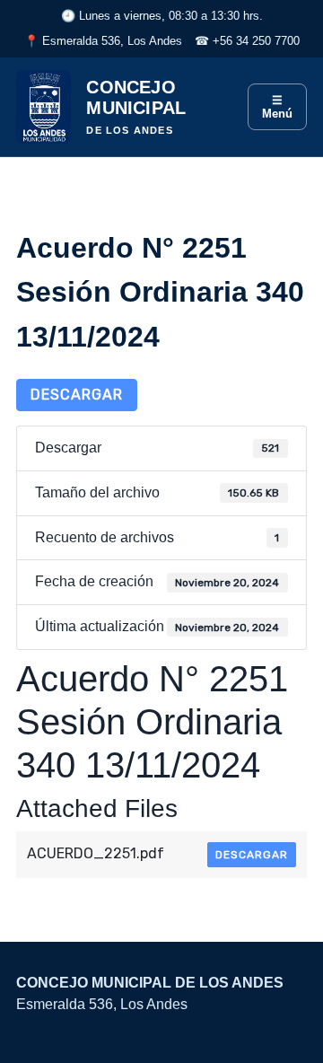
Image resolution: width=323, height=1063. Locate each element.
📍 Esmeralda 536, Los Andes (103, 41)
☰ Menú (277, 106)
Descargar (77, 394)
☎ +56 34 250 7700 (247, 41)
